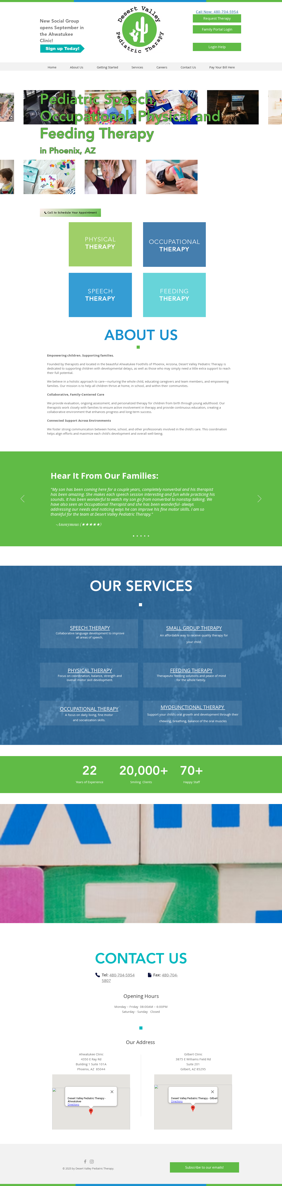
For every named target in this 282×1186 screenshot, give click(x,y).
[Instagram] (91, 1161)
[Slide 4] (144, 536)
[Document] (149, 975)
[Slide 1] (133, 536)
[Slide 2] (137, 536)
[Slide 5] (148, 536)
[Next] (259, 499)
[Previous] (22, 499)
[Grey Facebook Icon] (85, 1161)
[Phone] (97, 975)
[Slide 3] (141, 536)
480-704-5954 (122, 975)
